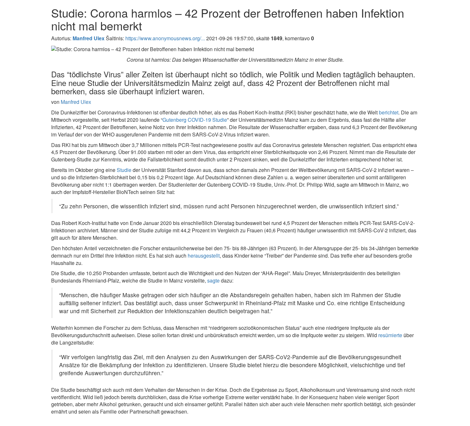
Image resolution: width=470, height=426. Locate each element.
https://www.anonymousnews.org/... (165, 38)
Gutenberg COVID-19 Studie (194, 119)
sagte (213, 280)
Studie (124, 170)
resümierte (390, 335)
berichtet (388, 112)
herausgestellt (204, 255)
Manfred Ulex (76, 101)
